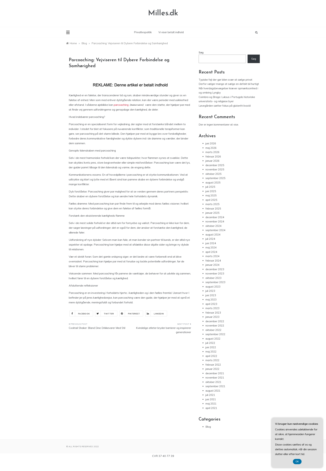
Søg (201, 52)
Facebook (84, 314)
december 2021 (214, 373)
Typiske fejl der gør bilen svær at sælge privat (225, 79)
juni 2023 (210, 295)
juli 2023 (210, 290)
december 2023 (214, 269)
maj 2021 (210, 403)
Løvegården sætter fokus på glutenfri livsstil (225, 105)
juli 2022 (210, 342)
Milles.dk (163, 13)
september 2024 (215, 230)
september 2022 (215, 334)
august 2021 (212, 390)
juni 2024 (210, 243)
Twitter (109, 314)
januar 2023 (212, 316)
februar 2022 (213, 364)
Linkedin (159, 314)
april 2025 (211, 199)
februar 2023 (213, 312)
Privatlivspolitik (143, 32)
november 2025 (214, 169)
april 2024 (211, 252)
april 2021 (211, 408)
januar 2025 (212, 212)
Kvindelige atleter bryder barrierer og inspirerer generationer (163, 330)
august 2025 (212, 182)
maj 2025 (210, 195)
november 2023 (214, 273)
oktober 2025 (213, 173)
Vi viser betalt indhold (171, 32)
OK (297, 461)
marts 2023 (212, 308)
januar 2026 (212, 160)
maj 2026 (210, 147)
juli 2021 (210, 395)
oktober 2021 (213, 382)
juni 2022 (210, 347)
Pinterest (134, 314)
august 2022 (212, 338)
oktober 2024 (213, 226)
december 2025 (214, 165)
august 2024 (212, 234)
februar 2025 (213, 208)
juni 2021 (210, 399)
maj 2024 (210, 247)
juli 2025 (210, 186)
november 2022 (214, 325)
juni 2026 (210, 143)
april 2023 (211, 304)
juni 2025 (210, 191)
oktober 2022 (213, 330)
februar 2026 (213, 156)
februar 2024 (213, 260)
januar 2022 (212, 369)
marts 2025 (212, 204)
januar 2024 (212, 264)
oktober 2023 (213, 278)
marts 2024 (212, 256)
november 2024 (214, 221)
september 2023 (215, 282)
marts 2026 (212, 152)
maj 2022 (210, 351)
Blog (208, 426)
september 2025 (215, 178)
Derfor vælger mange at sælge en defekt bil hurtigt (229, 84)
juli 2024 (210, 238)
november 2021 (214, 377)
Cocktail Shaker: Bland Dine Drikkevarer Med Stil (97, 328)
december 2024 (214, 217)
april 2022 (211, 356)
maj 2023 (210, 299)
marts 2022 (212, 360)
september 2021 (215, 386)
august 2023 (212, 286)
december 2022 (214, 321)
